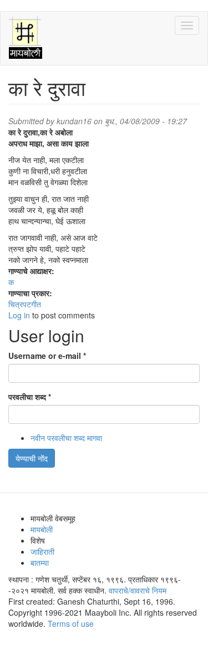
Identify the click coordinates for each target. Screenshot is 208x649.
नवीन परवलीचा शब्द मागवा (66, 437)
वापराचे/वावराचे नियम (137, 590)
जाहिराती (42, 551)
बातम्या (40, 562)
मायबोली (42, 529)
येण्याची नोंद (32, 458)
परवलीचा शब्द (29, 396)
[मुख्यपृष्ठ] (25, 38)
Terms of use (71, 623)
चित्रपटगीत (24, 304)
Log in (19, 315)
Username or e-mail (47, 355)
